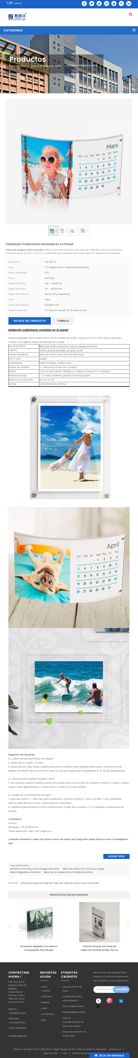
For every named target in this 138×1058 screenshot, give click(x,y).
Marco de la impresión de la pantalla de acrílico (68, 872)
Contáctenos (48, 1014)
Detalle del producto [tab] (29, 321)
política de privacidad (83, 1053)
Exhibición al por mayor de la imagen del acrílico (35, 869)
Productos (47, 996)
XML (65, 1053)
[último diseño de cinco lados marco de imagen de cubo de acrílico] (99, 922)
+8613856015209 (17, 1013)
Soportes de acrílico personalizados (72, 998)
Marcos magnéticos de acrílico (25, 872)
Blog (44, 1020)
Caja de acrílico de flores (72, 989)
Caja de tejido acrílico (74, 1006)
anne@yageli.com (17, 1036)
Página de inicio (17, 66)
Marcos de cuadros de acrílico (46, 66)
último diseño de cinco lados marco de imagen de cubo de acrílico (99, 948)
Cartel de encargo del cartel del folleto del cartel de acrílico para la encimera (59, 883)
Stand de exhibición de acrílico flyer (74, 1034)
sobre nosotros (46, 989)
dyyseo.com (115, 1049)
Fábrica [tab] (63, 321)
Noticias (45, 1002)
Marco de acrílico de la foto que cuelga (83, 869)
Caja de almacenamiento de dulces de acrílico (73, 1022)
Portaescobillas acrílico (74, 1012)
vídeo (44, 1008)
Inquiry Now (116, 856)
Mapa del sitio (51, 1053)
